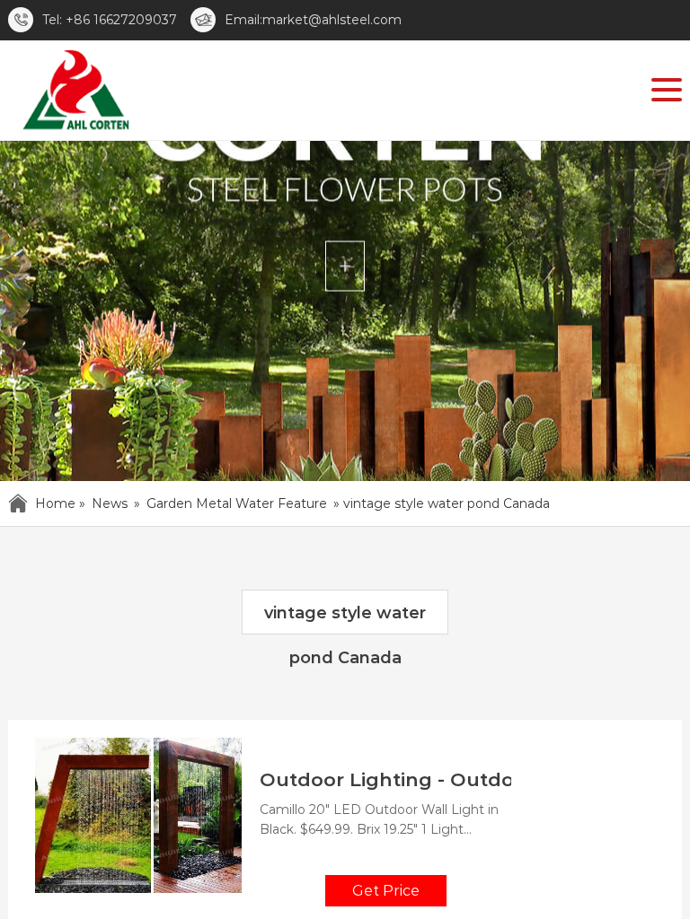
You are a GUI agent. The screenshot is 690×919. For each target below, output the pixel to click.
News (110, 503)
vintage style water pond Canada (345, 619)
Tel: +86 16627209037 (109, 20)
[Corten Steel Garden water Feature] (74, 93)
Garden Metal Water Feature (236, 503)
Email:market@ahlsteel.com (313, 20)
